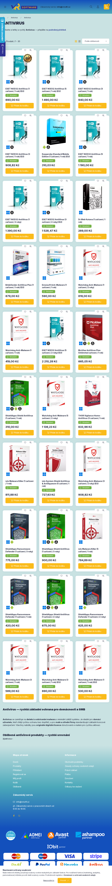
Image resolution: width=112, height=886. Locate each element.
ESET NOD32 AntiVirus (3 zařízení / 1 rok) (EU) (17, 155)
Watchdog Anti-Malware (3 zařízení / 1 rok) (18, 681)
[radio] (79, 41)
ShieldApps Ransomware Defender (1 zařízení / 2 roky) (92, 615)
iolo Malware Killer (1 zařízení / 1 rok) (19, 482)
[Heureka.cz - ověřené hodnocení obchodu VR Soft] (10, 835)
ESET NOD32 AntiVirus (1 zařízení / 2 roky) (17, 220)
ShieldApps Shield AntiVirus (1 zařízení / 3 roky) (56, 550)
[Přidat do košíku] (19, 105)
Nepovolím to (48, 880)
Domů (15, 762)
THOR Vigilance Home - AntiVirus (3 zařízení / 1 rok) (91, 416)
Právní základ (71, 770)
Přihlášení (17, 770)
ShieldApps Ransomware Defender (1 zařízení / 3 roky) (19, 550)
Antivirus (14, 18)
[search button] (91, 7)
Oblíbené (17, 786)
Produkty (17, 766)
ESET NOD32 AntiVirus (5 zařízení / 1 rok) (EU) (54, 90)
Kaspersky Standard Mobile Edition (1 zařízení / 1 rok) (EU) (56, 155)
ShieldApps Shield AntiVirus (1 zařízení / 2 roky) (56, 615)
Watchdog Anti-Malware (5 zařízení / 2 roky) (55, 416)
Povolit (63, 880)
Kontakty (69, 782)
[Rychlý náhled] (30, 50)
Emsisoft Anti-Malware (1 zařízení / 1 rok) (54, 286)
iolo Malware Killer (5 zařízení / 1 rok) (88, 550)
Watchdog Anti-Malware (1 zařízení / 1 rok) (18, 351)
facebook (14, 815)
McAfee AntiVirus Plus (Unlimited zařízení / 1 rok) (90, 351)
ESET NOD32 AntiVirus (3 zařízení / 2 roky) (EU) (54, 220)
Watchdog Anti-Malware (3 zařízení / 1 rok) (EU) (55, 681)
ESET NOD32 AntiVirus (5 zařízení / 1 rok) (90, 155)
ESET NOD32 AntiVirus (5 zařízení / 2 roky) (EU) (54, 351)
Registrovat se (19, 774)
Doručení (69, 778)
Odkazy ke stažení (73, 786)
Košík (15, 782)
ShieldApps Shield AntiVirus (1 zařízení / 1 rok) (19, 416)
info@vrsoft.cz (22, 802)
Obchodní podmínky (74, 762)
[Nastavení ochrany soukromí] (19, 815)
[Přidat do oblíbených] (25, 50)
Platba (67, 774)
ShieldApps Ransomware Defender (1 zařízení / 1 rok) (18, 615)
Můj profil (17, 778)
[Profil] (98, 7)
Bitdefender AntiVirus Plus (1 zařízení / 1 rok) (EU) (19, 286)
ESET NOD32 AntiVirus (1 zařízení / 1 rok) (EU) (17, 90)
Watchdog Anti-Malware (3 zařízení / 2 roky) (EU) (91, 482)
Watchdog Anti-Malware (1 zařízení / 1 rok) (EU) (91, 681)
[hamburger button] (5, 6)
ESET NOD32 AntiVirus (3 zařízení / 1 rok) (90, 90)
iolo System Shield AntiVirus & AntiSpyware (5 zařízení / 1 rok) (56, 483)
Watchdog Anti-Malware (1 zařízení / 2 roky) (91, 286)
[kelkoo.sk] (96, 864)
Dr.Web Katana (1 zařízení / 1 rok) (91, 220)
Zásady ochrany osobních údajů (79, 766)
